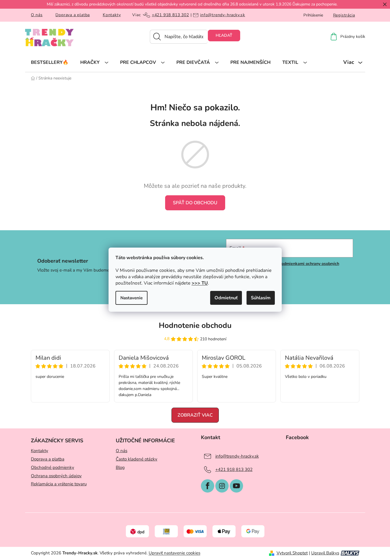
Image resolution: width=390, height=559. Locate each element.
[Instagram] (222, 486)
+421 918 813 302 (170, 15)
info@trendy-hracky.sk (222, 15)
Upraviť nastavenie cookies (174, 553)
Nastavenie (131, 298)
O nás (37, 15)
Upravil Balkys (325, 553)
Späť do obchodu (195, 203)
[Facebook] (207, 486)
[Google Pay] (253, 531)
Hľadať (224, 35)
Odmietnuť (226, 298)
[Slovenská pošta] (166, 531)
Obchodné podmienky (52, 467)
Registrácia (344, 15)
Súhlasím (260, 298)
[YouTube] (236, 486)
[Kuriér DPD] (137, 531)
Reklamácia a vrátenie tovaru (59, 484)
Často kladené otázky (136, 459)
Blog (120, 467)
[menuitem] (49, 62)
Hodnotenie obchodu (195, 325)
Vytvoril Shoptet (292, 553)
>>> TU (200, 283)
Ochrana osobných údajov (56, 476)
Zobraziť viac (195, 415)
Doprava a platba (72, 15)
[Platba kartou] (195, 531)
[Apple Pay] (224, 531)
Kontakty (112, 15)
